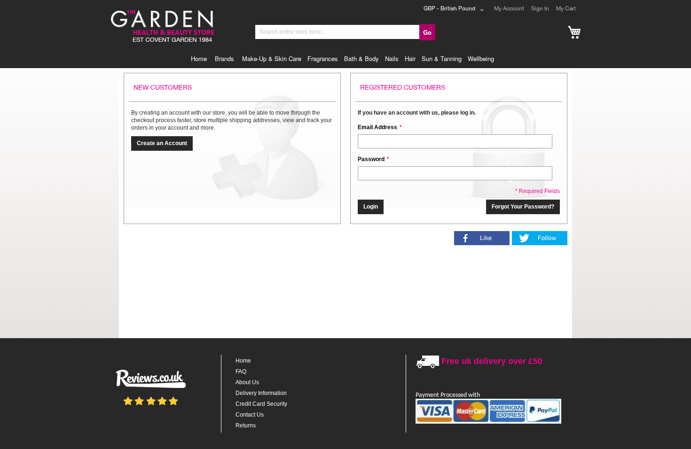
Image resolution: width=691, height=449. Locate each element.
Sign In (540, 8)
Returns (246, 425)
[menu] (345, 58)
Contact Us (250, 414)
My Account (509, 8)
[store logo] (162, 11)
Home (243, 360)
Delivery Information (261, 393)
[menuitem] (201, 58)
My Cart (566, 8)
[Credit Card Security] (488, 422)
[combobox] (337, 32)
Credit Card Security (261, 404)
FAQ (241, 371)
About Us (247, 382)
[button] (455, 10)
